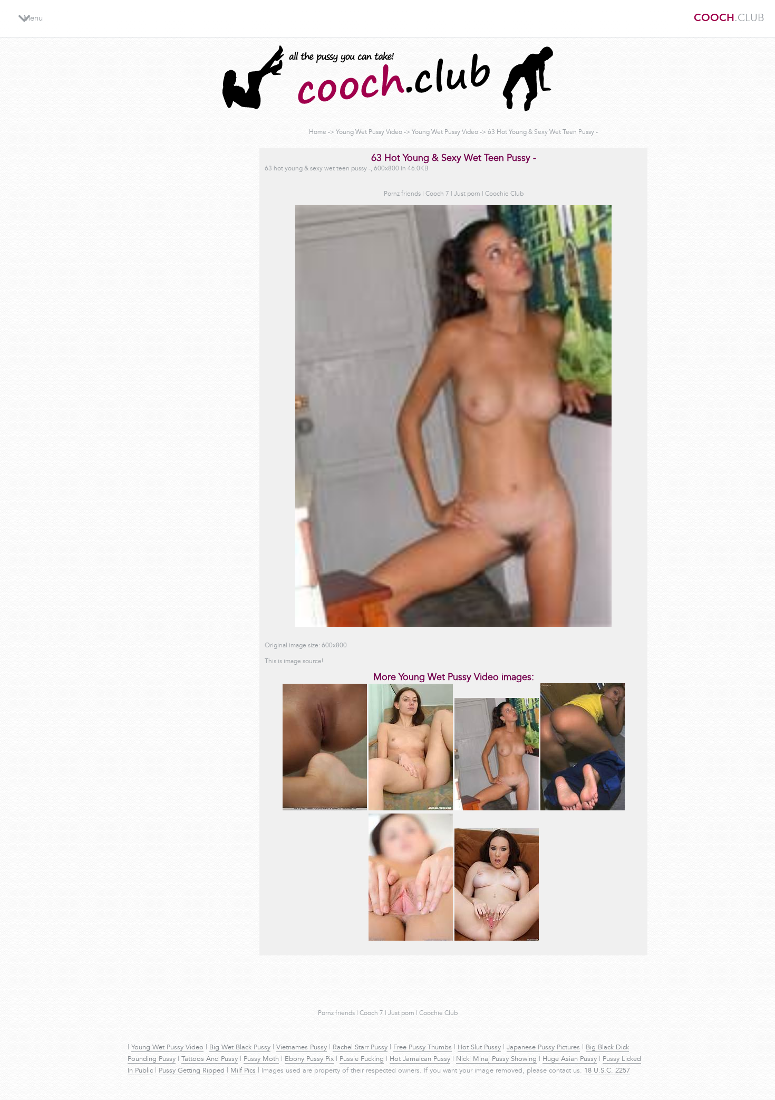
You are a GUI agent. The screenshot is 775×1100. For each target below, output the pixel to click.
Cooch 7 (437, 194)
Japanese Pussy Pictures (543, 1047)
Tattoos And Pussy (209, 1059)
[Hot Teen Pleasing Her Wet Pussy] (411, 808)
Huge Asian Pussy (569, 1059)
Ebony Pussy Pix (309, 1059)
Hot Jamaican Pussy (420, 1059)
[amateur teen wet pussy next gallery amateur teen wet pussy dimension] (582, 808)
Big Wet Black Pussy (239, 1047)
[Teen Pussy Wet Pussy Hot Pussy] (325, 808)
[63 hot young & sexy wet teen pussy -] (496, 808)
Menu (33, 18)
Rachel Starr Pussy (360, 1047)
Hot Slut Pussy (479, 1047)
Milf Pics (243, 1071)
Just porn (467, 194)
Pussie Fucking (362, 1059)
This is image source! (294, 661)
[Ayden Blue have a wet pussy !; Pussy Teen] (496, 939)
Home (317, 132)
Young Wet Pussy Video (369, 132)
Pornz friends (402, 194)
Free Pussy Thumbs (422, 1047)
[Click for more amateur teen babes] (411, 939)
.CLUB (729, 18)
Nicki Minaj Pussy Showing (496, 1059)
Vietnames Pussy (301, 1047)
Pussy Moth (261, 1059)
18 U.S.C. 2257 (607, 1071)
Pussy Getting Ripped (192, 1071)
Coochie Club (504, 194)
